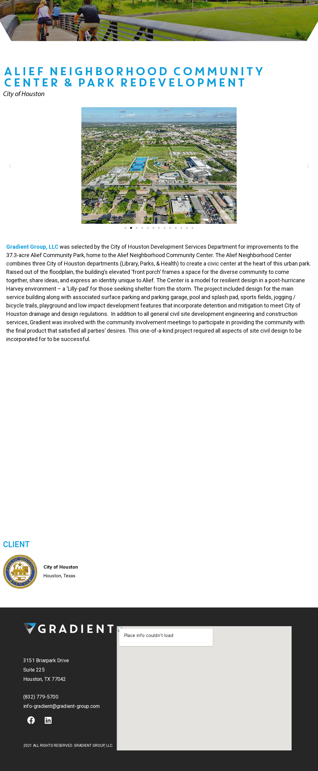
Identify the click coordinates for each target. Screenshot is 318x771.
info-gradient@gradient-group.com (61, 706)
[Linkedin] (48, 720)
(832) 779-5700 (40, 697)
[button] (125, 228)
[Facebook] (31, 720)
